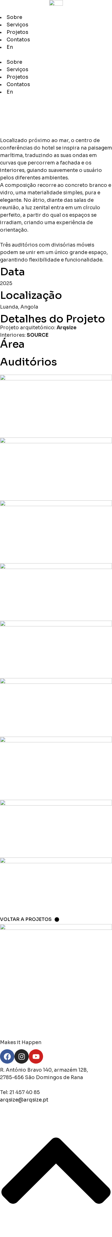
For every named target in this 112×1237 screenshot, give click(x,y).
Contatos (18, 40)
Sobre (14, 17)
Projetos (17, 32)
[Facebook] (7, 1056)
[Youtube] (36, 1056)
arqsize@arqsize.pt (24, 1100)
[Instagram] (21, 1056)
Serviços (17, 25)
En (10, 47)
